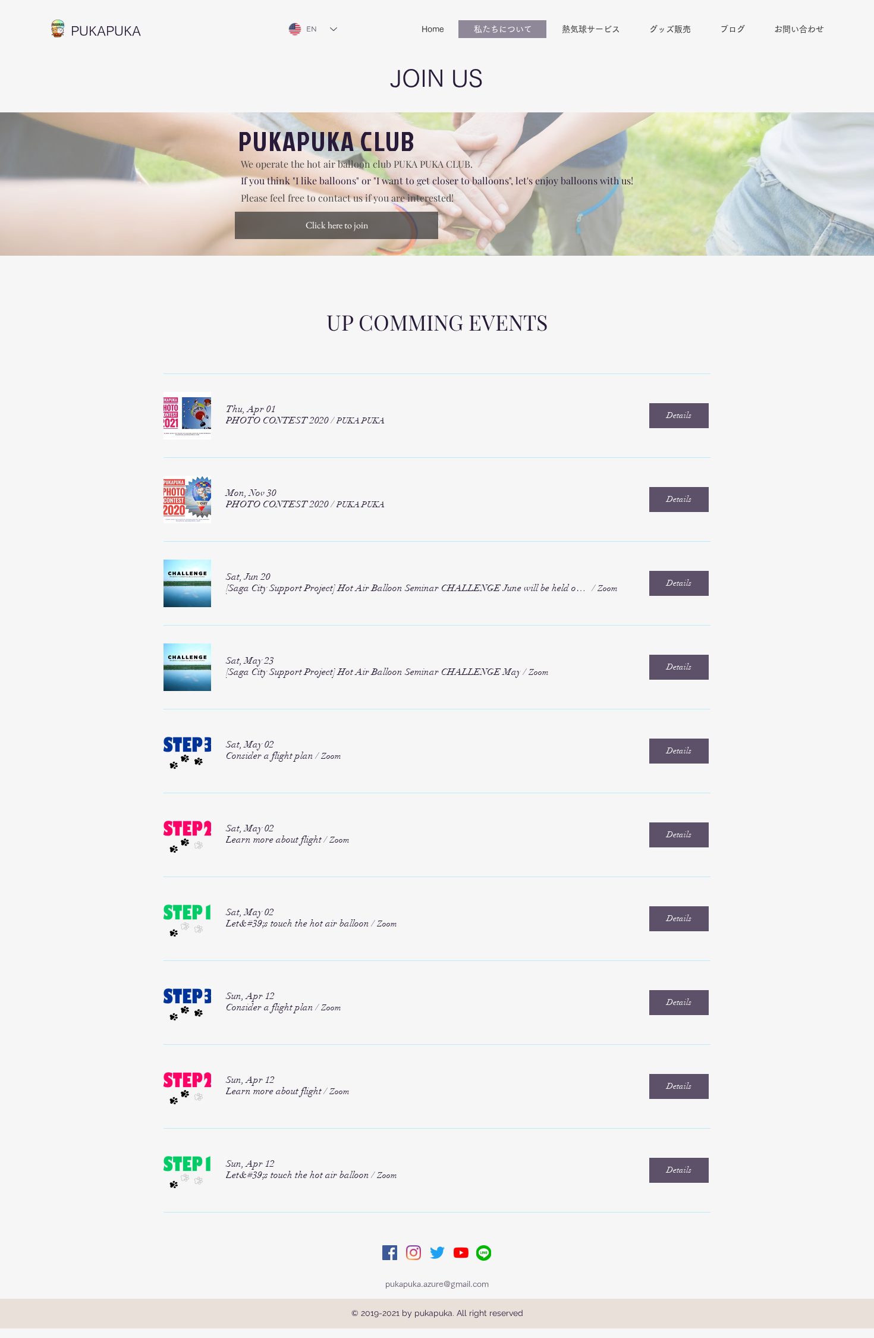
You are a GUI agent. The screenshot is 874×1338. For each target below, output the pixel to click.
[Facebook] (389, 1252)
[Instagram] (413, 1252)
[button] (277, 420)
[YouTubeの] (461, 1252)
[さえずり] (437, 1252)
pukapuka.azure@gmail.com (437, 1284)
